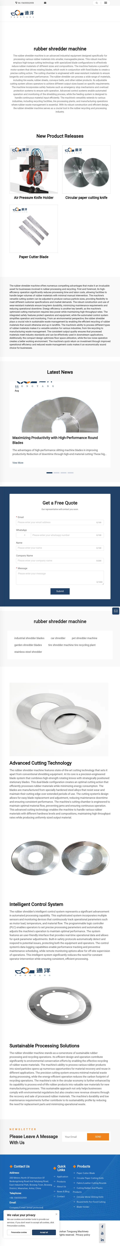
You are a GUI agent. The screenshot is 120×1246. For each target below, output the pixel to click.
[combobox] (23, 535)
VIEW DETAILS (33, 169)
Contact (61, 1196)
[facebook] (102, 1226)
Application (62, 1176)
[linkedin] (102, 1240)
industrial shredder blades (29, 638)
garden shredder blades (28, 645)
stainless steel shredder (28, 651)
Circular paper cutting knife (86, 198)
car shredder (58, 638)
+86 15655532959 (18, 1198)
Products (61, 1181)
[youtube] (102, 1233)
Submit (60, 591)
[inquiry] (115, 611)
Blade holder (83, 1207)
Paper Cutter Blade (33, 257)
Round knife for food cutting (91, 1202)
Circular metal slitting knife (90, 1197)
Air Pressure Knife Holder (33, 198)
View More (17, 462)
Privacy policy (83, 1234)
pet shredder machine (84, 638)
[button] (49, 472)
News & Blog (63, 1191)
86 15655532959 (26, 3)
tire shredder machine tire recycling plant (72, 645)
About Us (61, 1186)
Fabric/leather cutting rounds (91, 1183)
